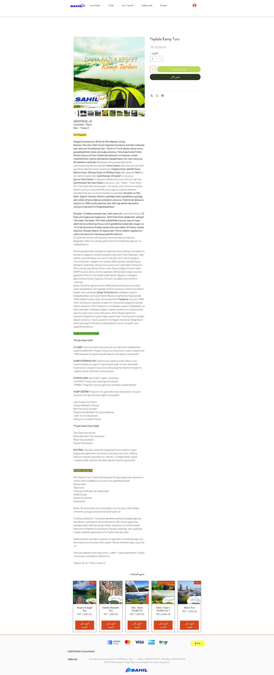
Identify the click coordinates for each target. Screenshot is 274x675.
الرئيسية (197, 27)
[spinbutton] (156, 59)
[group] (137, 607)
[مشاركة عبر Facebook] (162, 96)
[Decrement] (161, 59)
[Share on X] (151, 96)
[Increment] (152, 59)
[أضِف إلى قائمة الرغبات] (153, 70)
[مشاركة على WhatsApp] (157, 96)
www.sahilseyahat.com (143, 662)
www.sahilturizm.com (20, 648)
